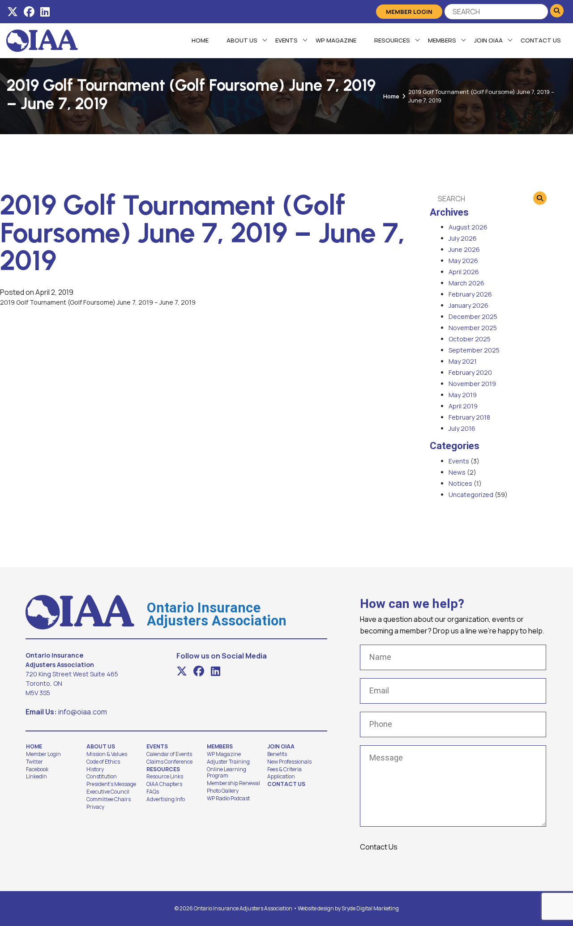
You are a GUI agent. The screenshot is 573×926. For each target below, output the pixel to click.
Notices (460, 483)
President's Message (111, 784)
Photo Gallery (223, 790)
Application (281, 776)
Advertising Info (165, 799)
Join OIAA (488, 40)
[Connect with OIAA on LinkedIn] (45, 11)
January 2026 (468, 305)
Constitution (101, 776)
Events (286, 40)
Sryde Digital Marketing (370, 908)
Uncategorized (471, 494)
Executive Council (107, 791)
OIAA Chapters (164, 784)
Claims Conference (169, 761)
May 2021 (463, 361)
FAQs (152, 791)
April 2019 (463, 406)
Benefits (277, 754)
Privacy (95, 807)
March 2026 (466, 283)
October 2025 (470, 339)
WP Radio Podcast (228, 798)
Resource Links (164, 776)
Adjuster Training (228, 761)
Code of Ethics (103, 761)
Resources (392, 40)
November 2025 (473, 327)
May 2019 (463, 395)
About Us (242, 40)
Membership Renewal (233, 783)
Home (200, 40)
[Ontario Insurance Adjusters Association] (42, 40)
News (457, 472)
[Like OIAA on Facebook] (29, 11)
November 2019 (472, 383)
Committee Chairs (108, 799)
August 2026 (468, 227)
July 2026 (463, 238)
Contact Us (541, 40)
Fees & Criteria (284, 769)
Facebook (37, 769)
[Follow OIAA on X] (12, 11)
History (95, 769)
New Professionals (289, 761)
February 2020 (470, 372)
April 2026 (464, 272)
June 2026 (464, 249)
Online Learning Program (226, 773)
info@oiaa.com (82, 712)
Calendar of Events (169, 754)
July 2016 (462, 428)
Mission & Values (106, 754)
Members (442, 40)
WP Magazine (336, 40)
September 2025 (474, 350)
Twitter (34, 761)
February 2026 (470, 294)
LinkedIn (36, 776)
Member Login (409, 12)
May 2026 (463, 260)
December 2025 (473, 316)
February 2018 (469, 417)
